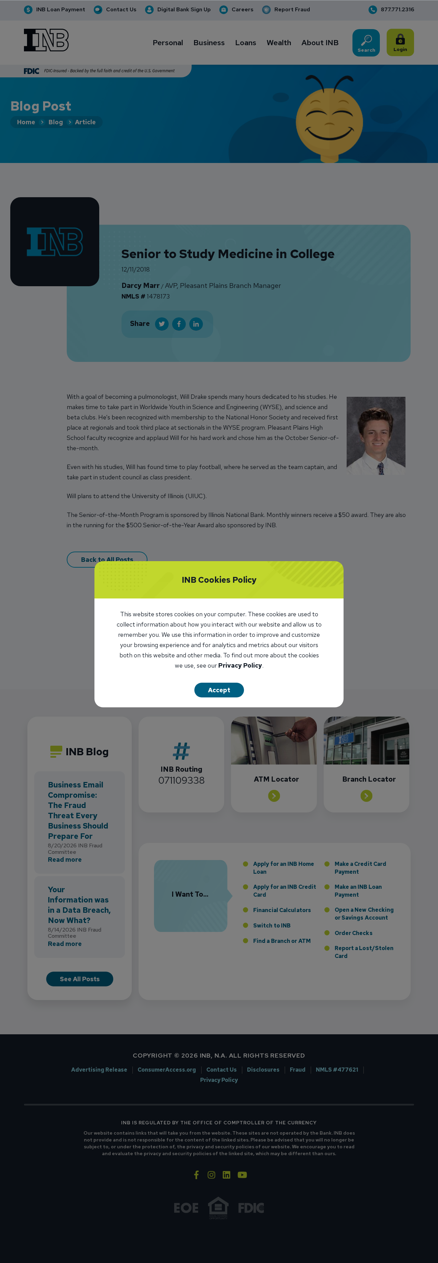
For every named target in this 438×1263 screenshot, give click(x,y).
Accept (219, 690)
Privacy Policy (240, 666)
